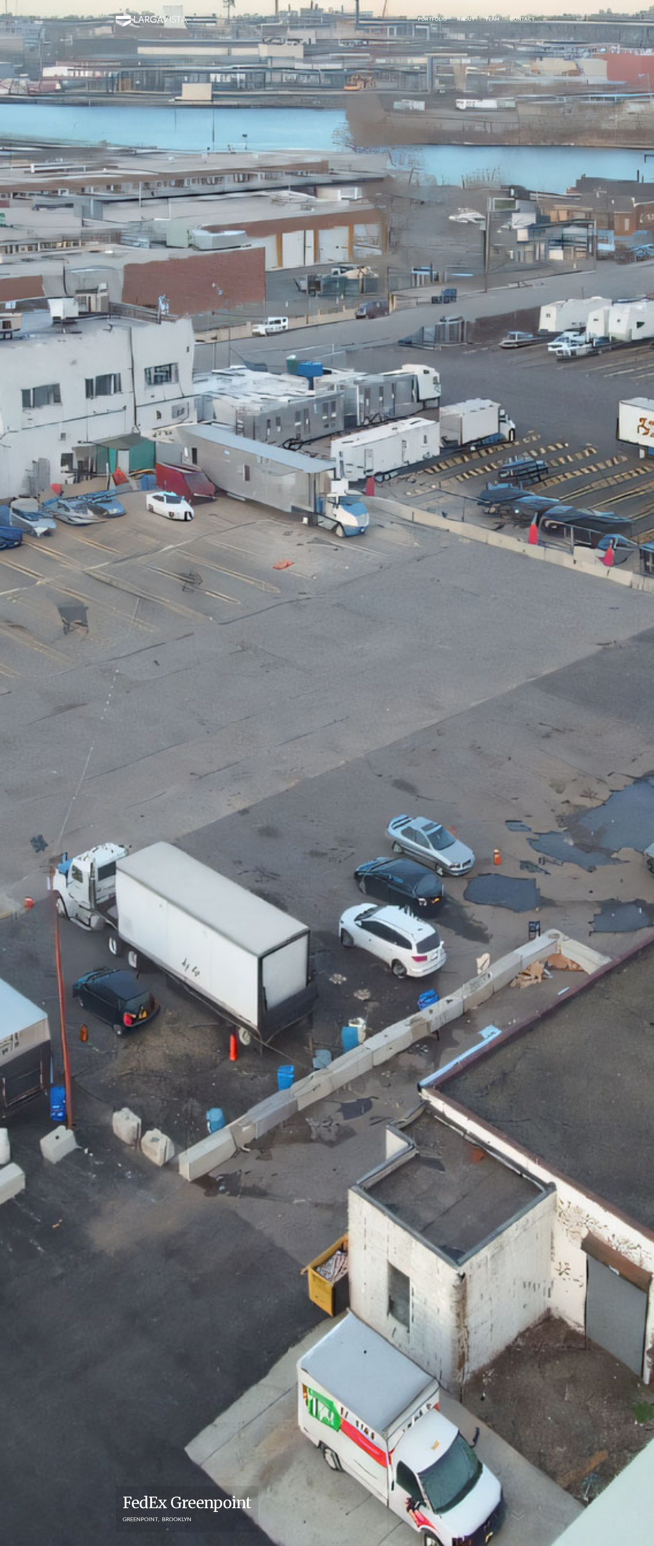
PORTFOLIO (432, 19)
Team (492, 19)
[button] (490, 19)
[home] (151, 19)
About (466, 19)
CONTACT (522, 19)
